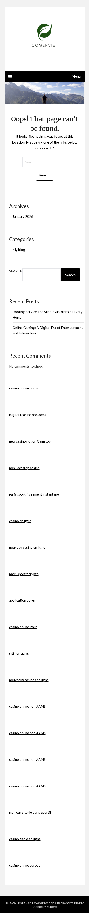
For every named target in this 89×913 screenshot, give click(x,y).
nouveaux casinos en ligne (29, 680)
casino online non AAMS (27, 706)
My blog (19, 249)
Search (15, 271)
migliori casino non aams (27, 415)
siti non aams (19, 653)
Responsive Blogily (70, 903)
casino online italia (23, 627)
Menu (76, 76)
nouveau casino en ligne (27, 547)
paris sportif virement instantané (34, 494)
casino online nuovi (23, 388)
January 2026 (23, 216)
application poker (22, 600)
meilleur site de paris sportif (30, 812)
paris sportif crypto (24, 574)
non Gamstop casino (24, 468)
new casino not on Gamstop (30, 441)
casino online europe (24, 865)
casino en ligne (20, 521)
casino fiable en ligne (25, 839)
